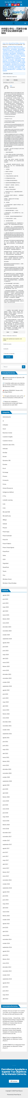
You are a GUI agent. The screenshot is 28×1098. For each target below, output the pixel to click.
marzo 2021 (6, 757)
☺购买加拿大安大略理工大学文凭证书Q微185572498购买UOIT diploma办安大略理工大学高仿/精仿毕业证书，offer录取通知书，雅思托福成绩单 (14, 52)
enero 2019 (6, 809)
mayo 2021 (6, 749)
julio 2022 (5, 694)
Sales (4, 555)
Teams (4, 571)
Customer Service (7, 440)
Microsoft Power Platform (14, 43)
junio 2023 (5, 650)
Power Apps (22, 43)
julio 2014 (5, 955)
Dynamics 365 (6, 460)
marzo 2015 (6, 935)
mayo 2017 (6, 860)
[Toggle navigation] (14, 23)
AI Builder (5, 425)
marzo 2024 (6, 615)
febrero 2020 (6, 797)
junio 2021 (5, 745)
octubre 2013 (6, 975)
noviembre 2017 (7, 836)
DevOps (5, 452)
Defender (5, 448)
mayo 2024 (6, 607)
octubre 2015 (6, 919)
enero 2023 (6, 670)
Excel (4, 468)
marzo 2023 (6, 662)
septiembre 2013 (7, 979)
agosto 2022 (6, 690)
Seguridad (5, 563)
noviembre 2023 (7, 630)
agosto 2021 (6, 737)
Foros (7, 43)
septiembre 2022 (7, 686)
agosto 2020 (6, 785)
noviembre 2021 (7, 725)
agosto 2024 (6, 595)
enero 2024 (6, 623)
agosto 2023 (6, 642)
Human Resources (8, 488)
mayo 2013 (6, 994)
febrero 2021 (6, 761)
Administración (7, 417)
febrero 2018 (6, 824)
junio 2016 (5, 899)
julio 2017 (5, 852)
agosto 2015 (6, 923)
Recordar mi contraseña (9, 353)
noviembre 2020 (7, 773)
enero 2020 (6, 801)
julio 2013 (5, 987)
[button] (25, 23)
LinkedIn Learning (7, 500)
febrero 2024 (6, 619)
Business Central (7, 432)
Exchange (5, 472)
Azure (4, 428)
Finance (5, 476)
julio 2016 (5, 896)
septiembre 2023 (7, 638)
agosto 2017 (6, 848)
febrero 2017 (6, 872)
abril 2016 (5, 907)
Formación (6, 480)
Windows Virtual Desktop (9, 583)
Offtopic (5, 519)
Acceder (8, 356)
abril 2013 (5, 998)
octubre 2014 (6, 943)
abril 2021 (5, 753)
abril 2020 (5, 793)
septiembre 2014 (7, 947)
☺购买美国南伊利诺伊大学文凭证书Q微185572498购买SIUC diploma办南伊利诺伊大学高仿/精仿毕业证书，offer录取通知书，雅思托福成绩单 (14, 59)
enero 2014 (6, 963)
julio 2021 (5, 741)
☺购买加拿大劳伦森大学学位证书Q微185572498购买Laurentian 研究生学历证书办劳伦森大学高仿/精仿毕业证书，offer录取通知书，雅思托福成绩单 (14, 48)
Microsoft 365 (6, 512)
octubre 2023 (6, 634)
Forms (4, 484)
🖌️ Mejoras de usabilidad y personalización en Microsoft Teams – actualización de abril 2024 (13, 403)
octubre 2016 (6, 884)
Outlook (5, 523)
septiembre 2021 (7, 733)
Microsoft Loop (7, 516)
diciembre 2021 (7, 721)
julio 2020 (5, 789)
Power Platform (7, 543)
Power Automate (7, 535)
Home (4, 43)
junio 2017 (5, 856)
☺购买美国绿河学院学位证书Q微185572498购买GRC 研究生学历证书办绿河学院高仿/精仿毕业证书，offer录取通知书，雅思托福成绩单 (14, 65)
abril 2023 (5, 658)
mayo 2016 (6, 903)
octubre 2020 (6, 777)
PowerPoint (6, 551)
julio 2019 (5, 805)
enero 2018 (6, 828)
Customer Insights (7, 436)
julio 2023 (5, 646)
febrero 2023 (6, 666)
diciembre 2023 (7, 627)
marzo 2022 (6, 710)
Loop (4, 508)
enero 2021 (6, 765)
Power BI (5, 539)
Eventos (5, 464)
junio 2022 (5, 698)
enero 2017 (6, 876)
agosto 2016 (6, 892)
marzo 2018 (6, 820)
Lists (4, 504)
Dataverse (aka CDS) (8, 444)
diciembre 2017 (7, 832)
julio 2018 (5, 812)
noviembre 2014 (7, 939)
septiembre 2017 (7, 844)
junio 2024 (5, 603)
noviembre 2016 (7, 880)
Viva (4, 575)
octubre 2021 (6, 729)
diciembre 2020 (7, 769)
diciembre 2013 (7, 967)
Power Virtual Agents (8, 547)
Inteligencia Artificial (8, 492)
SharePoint (6, 567)
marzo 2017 (6, 868)
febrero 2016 (6, 915)
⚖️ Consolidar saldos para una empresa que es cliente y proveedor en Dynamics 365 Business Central (14, 385)
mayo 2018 (6, 816)
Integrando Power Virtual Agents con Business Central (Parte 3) (12, 1039)
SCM (4, 559)
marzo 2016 (6, 911)
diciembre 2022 (7, 674)
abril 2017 (5, 864)
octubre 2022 (6, 682)
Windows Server (7, 579)
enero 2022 (6, 718)
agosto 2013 (6, 983)
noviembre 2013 (7, 971)
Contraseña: (5, 348)
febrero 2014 (6, 959)
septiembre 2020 (7, 781)
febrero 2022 (6, 714)
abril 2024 (5, 611)
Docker (5, 456)
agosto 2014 (6, 951)
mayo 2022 (6, 702)
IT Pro (4, 496)
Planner (5, 527)
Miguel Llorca (6, 1037)
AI (3, 421)
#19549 (23, 82)
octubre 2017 (6, 840)
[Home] (2, 23)
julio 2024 (5, 599)
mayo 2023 (6, 654)
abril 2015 (5, 931)
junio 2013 (5, 990)
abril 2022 (5, 706)
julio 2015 (5, 927)
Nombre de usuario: (7, 344)
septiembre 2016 (7, 888)
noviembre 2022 (7, 678)
